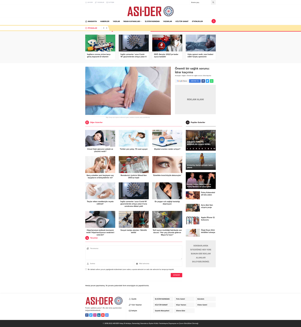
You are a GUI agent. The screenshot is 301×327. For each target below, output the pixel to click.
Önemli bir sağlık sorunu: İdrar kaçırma (199, 75)
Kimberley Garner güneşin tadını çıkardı (200, 166)
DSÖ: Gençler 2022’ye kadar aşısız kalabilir (166, 55)
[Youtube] (103, 315)
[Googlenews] (107, 315)
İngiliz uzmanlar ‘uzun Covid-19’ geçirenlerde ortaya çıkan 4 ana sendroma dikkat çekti (133, 56)
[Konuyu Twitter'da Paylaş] (207, 81)
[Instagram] (95, 315)
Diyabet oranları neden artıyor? (167, 149)
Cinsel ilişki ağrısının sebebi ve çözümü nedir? (100, 150)
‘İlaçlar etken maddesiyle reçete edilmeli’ (100, 202)
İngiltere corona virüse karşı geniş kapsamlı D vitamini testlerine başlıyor (99, 56)
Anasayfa (178, 75)
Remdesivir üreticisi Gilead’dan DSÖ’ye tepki (134, 176)
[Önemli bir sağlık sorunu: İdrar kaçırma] (128, 114)
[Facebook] (87, 315)
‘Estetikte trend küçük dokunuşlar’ (167, 175)
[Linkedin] (99, 315)
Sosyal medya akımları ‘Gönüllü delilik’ (134, 231)
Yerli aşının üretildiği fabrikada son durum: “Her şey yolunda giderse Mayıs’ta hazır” (167, 232)
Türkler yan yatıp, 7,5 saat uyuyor (134, 149)
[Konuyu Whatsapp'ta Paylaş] (211, 81)
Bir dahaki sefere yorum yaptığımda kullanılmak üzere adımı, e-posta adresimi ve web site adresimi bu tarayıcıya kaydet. (131, 269)
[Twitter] (91, 315)
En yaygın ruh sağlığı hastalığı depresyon (167, 202)
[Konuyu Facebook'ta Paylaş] (203, 81)
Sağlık (184, 75)
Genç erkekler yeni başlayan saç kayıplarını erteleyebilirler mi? (100, 176)
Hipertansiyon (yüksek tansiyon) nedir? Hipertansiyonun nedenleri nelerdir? (100, 232)
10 (214, 149)
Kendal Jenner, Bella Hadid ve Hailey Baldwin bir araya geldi (199, 185)
